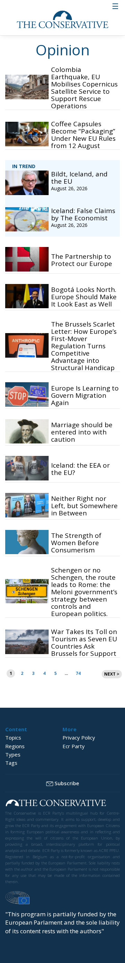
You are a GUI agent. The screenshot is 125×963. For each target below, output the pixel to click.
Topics (13, 737)
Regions (15, 746)
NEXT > (111, 674)
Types (12, 754)
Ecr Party (73, 746)
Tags (11, 762)
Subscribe (67, 783)
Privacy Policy (78, 737)
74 (78, 673)
